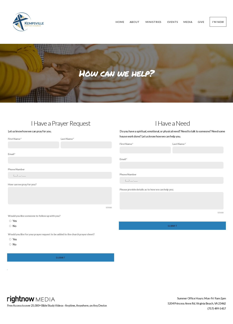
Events (172, 21)
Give (201, 21)
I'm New (218, 21)
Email (11, 153)
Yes (15, 221)
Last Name (67, 138)
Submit (60, 257)
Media (188, 21)
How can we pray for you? (22, 184)
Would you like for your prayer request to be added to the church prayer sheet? (51, 234)
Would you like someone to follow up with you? (34, 215)
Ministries (154, 21)
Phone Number (16, 169)
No (14, 226)
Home (120, 21)
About (135, 21)
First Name (14, 138)
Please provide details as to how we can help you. (147, 189)
